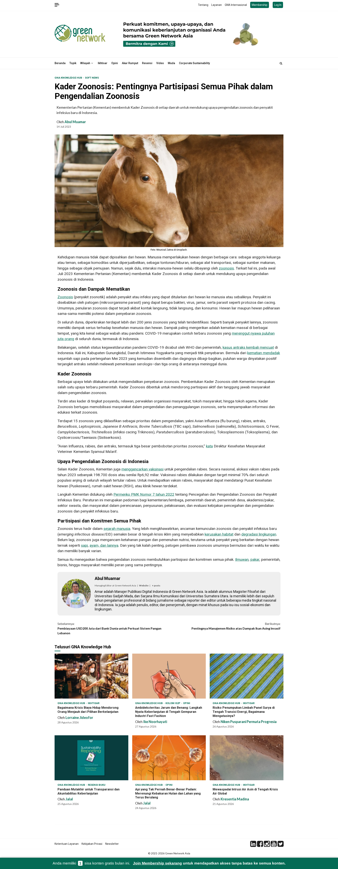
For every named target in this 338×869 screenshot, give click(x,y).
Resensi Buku (96, 785)
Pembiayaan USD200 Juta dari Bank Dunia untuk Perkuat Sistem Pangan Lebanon (109, 628)
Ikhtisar (102, 63)
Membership (259, 4)
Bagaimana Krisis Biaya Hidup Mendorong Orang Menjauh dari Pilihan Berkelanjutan (91, 676)
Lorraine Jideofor (79, 717)
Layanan (216, 4)
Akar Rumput (130, 63)
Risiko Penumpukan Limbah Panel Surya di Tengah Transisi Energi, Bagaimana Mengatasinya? (246, 676)
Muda (171, 63)
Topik (72, 63)
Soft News (92, 78)
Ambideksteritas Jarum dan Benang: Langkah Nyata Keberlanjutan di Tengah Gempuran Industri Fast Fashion (169, 676)
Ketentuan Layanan (67, 843)
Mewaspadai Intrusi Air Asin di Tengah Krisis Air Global (246, 757)
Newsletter (112, 843)
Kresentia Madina (235, 799)
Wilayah (85, 63)
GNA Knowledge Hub (69, 78)
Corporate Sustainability (194, 63)
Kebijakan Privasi (92, 843)
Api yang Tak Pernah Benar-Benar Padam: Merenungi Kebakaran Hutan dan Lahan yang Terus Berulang (169, 757)
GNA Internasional (236, 4)
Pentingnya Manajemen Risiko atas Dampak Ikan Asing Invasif (235, 626)
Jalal (69, 799)
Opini (114, 63)
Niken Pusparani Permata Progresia (249, 721)
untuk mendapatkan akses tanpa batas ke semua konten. (209, 863)
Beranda (60, 63)
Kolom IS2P (173, 703)
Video (160, 63)
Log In (277, 4)
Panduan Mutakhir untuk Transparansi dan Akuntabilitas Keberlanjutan (91, 757)
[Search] (281, 63)
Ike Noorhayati (155, 721)
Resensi (147, 63)
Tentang (203, 4)
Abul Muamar (75, 122)
